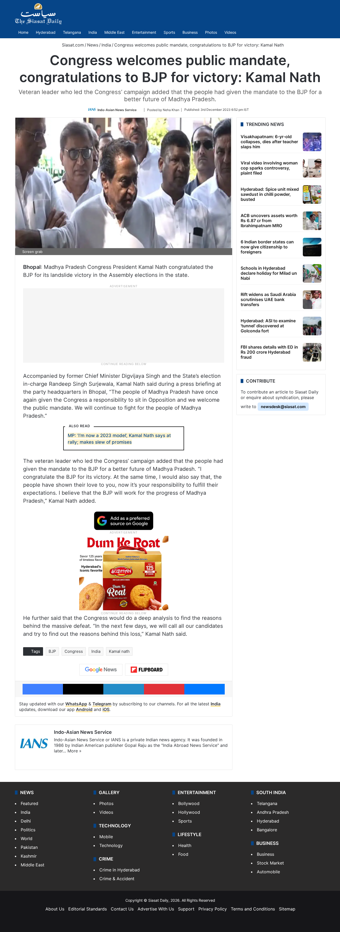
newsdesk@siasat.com (283, 406)
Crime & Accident (116, 878)
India (92, 32)
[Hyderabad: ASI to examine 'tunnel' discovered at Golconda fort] (312, 326)
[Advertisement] (123, 325)
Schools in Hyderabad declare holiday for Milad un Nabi (269, 273)
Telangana (72, 32)
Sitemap (287, 909)
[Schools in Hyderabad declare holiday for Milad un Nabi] (312, 273)
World (26, 838)
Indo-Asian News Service (117, 110)
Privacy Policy (212, 909)
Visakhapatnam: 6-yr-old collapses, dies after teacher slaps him (269, 141)
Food (183, 854)
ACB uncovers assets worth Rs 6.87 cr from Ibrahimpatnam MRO (269, 220)
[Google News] (100, 670)
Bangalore (267, 829)
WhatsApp (76, 703)
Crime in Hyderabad (119, 869)
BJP (52, 651)
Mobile (106, 836)
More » (74, 750)
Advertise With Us (156, 909)
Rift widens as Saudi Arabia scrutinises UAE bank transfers (268, 299)
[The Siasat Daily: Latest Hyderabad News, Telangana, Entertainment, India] (38, 13)
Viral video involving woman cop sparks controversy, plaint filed (269, 168)
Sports (169, 32)
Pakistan (29, 847)
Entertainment (144, 32)
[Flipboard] (146, 670)
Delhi (26, 821)
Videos (230, 32)
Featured (29, 803)
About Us (54, 909)
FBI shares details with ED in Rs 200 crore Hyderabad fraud (269, 352)
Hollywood (189, 812)
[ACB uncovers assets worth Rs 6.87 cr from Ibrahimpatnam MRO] (312, 220)
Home (23, 32)
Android (84, 709)
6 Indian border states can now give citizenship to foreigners (267, 247)
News (92, 45)
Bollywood (188, 803)
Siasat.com (72, 45)
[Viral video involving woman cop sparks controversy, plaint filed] (312, 168)
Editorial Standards (87, 909)
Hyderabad (46, 32)
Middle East (114, 32)
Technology (111, 845)
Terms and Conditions (253, 909)
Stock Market (270, 863)
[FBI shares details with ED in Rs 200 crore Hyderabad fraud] (312, 352)
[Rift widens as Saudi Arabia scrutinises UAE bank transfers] (312, 299)
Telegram (101, 703)
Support (186, 909)
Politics (28, 829)
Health (184, 845)
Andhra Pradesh (273, 812)
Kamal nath (119, 651)
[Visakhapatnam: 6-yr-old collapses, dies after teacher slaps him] (312, 142)
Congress (74, 651)
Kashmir (29, 856)
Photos (211, 32)
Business (190, 32)
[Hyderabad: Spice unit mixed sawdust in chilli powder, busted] (312, 194)
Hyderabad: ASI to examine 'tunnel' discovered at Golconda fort (268, 325)
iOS (106, 709)
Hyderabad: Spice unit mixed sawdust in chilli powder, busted (270, 194)
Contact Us (122, 909)
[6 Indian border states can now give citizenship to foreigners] (312, 247)
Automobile (268, 871)
